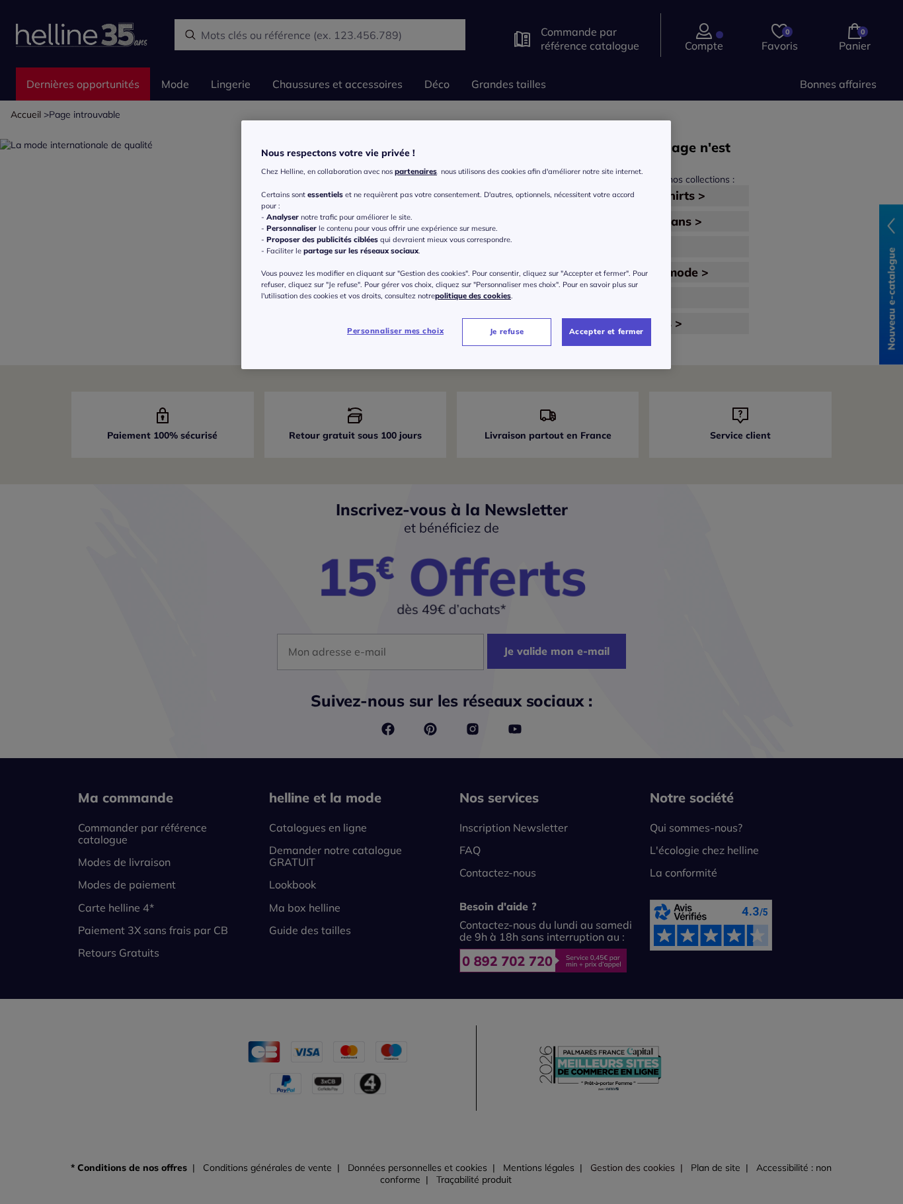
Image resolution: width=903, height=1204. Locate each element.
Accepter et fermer (606, 331)
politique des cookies (473, 295)
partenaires (416, 172)
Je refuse (507, 331)
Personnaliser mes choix (395, 330)
